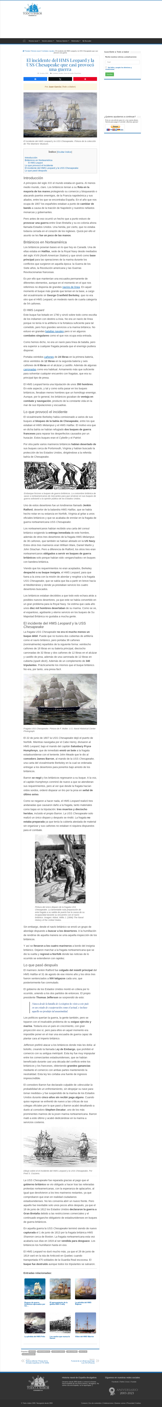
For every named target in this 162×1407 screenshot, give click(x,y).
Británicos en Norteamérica (38, 160)
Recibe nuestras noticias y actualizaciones (121, 57)
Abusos (32, 1351)
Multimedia (75, 41)
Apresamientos (43, 1351)
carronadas (29, 369)
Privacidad (130, 1403)
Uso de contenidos (95, 1403)
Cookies (138, 1403)
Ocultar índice (64, 152)
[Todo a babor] (32, 9)
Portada (24, 40)
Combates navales (48, 51)
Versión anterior (47, 41)
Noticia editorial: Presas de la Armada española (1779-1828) (37, 1361)
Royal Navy (77, 73)
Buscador (88, 41)
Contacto (84, 1403)
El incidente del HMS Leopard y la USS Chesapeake (51, 168)
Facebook (115, 1382)
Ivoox (127, 1382)
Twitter (122, 1382)
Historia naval (33, 41)
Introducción (31, 157)
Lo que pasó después (36, 170)
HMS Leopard (72, 1351)
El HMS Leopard (35, 163)
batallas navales (54, 331)
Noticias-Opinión (62, 41)
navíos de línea (71, 287)
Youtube (133, 1382)
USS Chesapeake (29, 1354)
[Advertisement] (96, 19)
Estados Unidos (58, 1351)
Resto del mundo (69, 73)
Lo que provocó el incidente (39, 165)
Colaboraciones (108, 1403)
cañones (49, 356)
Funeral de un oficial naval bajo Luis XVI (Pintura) (83, 1361)
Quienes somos (120, 1403)
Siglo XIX (83, 1351)
